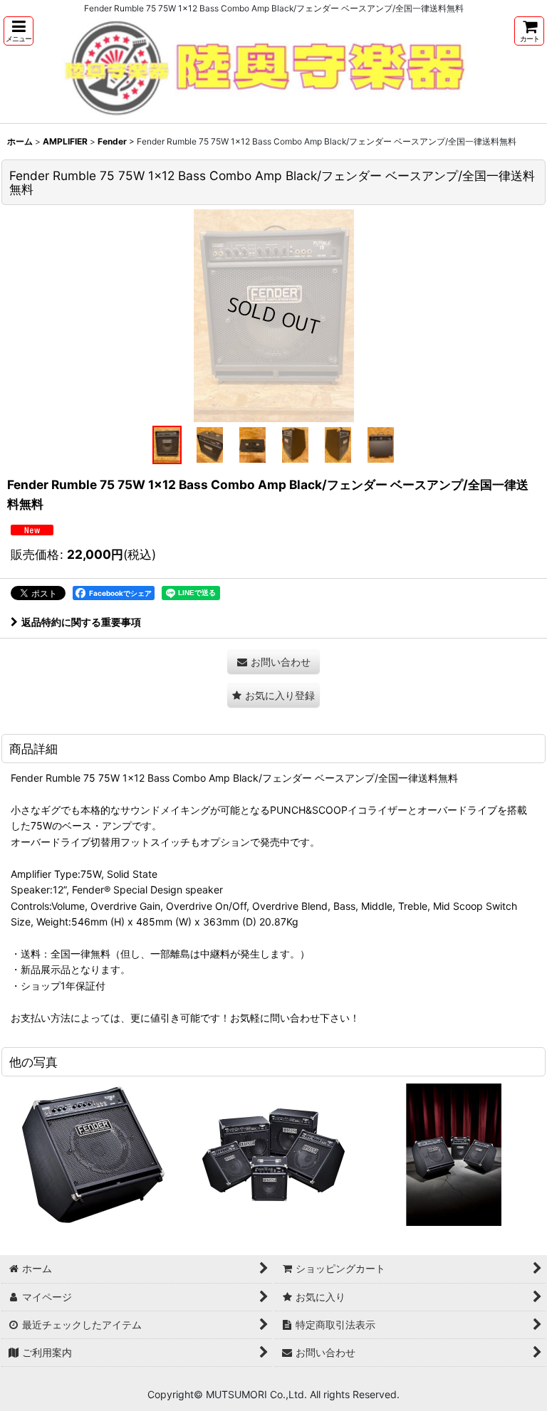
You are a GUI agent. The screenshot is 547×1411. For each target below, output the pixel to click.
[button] (18, 31)
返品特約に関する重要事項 (81, 622)
